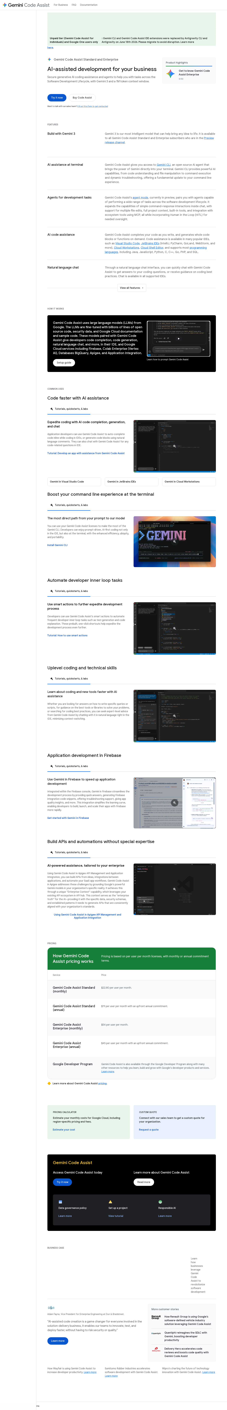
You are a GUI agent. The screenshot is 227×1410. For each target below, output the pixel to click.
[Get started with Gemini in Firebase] (68, 818)
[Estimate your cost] (64, 1129)
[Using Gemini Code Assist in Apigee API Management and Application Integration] (87, 916)
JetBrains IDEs (150, 243)
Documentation (88, 4)
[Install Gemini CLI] (57, 545)
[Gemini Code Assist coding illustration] (175, 628)
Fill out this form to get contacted (92, 106)
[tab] (68, 408)
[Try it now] (56, 97)
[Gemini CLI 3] (175, 541)
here (50, 47)
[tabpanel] (131, 453)
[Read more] (144, 1182)
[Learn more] (65, 1216)
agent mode (140, 197)
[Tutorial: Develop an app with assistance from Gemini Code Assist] (85, 453)
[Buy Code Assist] (82, 97)
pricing (102, 1083)
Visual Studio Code (127, 243)
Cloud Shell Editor (152, 247)
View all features (130, 287)
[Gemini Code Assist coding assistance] (175, 446)
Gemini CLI (163, 164)
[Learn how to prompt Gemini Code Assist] (178, 339)
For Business (61, 4)
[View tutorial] (116, 1216)
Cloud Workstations (126, 247)
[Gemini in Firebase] (175, 803)
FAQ (74, 4)
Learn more (107, 1071)
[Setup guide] (64, 362)
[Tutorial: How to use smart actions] (67, 635)
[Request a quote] (148, 1129)
